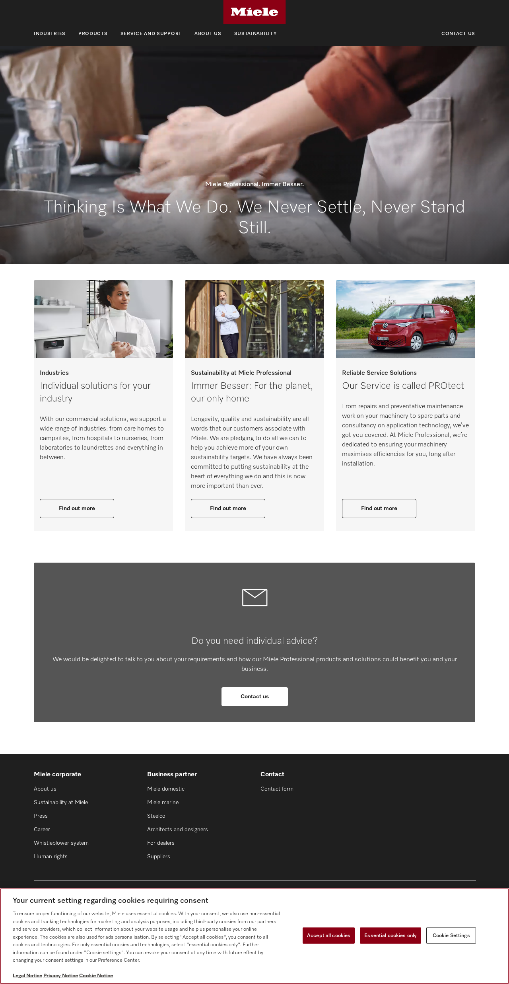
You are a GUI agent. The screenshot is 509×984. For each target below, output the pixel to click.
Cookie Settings (451, 935)
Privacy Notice (60, 975)
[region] (254, 936)
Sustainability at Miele (61, 802)
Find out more (77, 508)
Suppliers (158, 856)
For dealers (161, 843)
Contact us (458, 33)
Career (42, 829)
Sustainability (255, 33)
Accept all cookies (328, 935)
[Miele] (254, 12)
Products (93, 33)
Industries (50, 33)
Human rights (51, 856)
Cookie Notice (96, 975)
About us (207, 33)
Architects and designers (177, 829)
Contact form (276, 789)
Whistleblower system (61, 843)
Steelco (156, 816)
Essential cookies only (390, 935)
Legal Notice (27, 975)
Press (41, 816)
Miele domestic (166, 789)
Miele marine (163, 802)
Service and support (151, 33)
